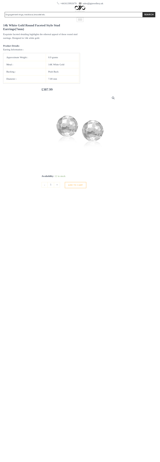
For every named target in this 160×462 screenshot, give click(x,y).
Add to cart (75, 185)
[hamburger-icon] (80, 19)
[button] (113, 98)
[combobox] (74, 14)
